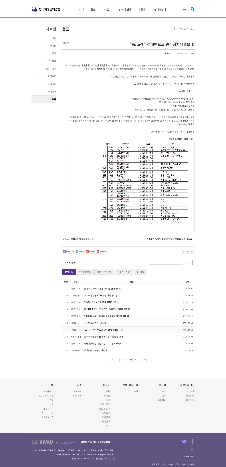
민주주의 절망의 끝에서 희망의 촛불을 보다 (103, 336)
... (116, 360)
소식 (164, 395)
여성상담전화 (48, 412)
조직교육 (52, 76)
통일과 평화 (50, 68)
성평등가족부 (189, 456)
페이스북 (192, 441)
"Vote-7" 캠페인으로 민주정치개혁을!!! (162, 44)
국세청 (191, 449)
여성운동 (85, 271)
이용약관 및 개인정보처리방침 (95, 442)
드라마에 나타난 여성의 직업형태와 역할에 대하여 (106, 316)
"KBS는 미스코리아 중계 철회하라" (100, 302)
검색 (189, 262)
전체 (69, 271)
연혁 (52, 399)
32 (121, 360)
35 (135, 360)
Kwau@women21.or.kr (106, 454)
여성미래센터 (159, 9)
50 (144, 360)
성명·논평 (77, 395)
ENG (185, 9)
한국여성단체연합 (46, 9)
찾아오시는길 (48, 417)
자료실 (105, 9)
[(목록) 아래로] (188, 251)
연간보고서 (49, 408)
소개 (81, 9)
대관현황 (190, 399)
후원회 (141, 9)
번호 (66, 282)
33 (126, 360)
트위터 (184, 441)
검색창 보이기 (192, 9)
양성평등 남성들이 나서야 (95, 350)
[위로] (183, 251)
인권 (54, 53)
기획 (54, 37)
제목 (132, 282)
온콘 (54, 99)
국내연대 (52, 83)
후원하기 (162, 399)
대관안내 (190, 395)
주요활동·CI (48, 391)
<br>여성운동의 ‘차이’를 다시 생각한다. (102, 295)
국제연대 (52, 91)
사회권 (53, 45)
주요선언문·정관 (46, 395)
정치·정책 (51, 60)
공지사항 (78, 391)
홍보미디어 (124, 271)
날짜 (188, 282)
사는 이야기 (104, 271)
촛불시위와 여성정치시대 (95, 322)
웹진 (140, 271)
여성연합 (167, 53)
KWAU (50, 440)
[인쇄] (192, 251)
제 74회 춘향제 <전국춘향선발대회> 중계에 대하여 (107, 309)
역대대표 (50, 404)
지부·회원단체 (123, 9)
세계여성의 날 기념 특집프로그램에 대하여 (103, 343)
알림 (93, 9)
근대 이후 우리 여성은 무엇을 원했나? (101, 288)
